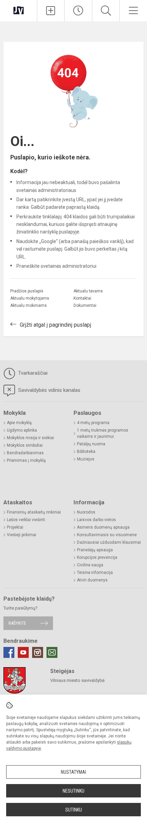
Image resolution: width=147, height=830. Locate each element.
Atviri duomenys (92, 580)
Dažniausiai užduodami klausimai (109, 542)
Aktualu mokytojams (29, 298)
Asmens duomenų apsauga (103, 527)
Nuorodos (86, 512)
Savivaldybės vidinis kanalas (48, 390)
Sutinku (73, 810)
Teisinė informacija (95, 572)
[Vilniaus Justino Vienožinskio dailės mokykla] (18, 10)
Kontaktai (82, 298)
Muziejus (85, 459)
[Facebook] (8, 652)
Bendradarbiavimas (25, 452)
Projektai (15, 527)
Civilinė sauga (90, 565)
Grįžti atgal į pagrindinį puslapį (55, 325)
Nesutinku (73, 791)
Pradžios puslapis (26, 291)
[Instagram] (37, 652)
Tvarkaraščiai (32, 373)
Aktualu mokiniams (28, 305)
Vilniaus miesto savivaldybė (77, 680)
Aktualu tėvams (88, 291)
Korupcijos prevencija (97, 557)
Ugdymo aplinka (22, 430)
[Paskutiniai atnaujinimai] (78, 10)
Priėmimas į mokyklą (26, 460)
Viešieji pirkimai (21, 534)
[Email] (51, 652)
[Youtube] (23, 652)
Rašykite (17, 623)
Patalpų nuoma (91, 444)
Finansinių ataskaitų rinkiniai (34, 512)
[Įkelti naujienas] (51, 10)
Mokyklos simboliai (25, 445)
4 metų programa (93, 422)
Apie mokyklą (19, 422)
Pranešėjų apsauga (95, 550)
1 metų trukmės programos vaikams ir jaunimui (102, 433)
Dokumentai (85, 305)
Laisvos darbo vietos (96, 519)
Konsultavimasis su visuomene (107, 534)
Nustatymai (73, 772)
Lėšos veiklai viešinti (26, 519)
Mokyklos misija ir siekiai (30, 437)
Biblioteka (86, 451)
